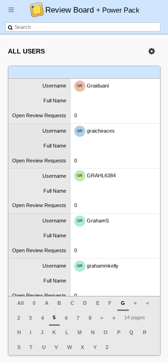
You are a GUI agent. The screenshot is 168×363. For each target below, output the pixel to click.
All (20, 303)
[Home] (34, 9)
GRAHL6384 (96, 175)
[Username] (34, 72)
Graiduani (93, 85)
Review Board (92, 10)
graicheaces (96, 130)
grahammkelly (98, 266)
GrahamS (93, 220)
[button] (11, 13)
